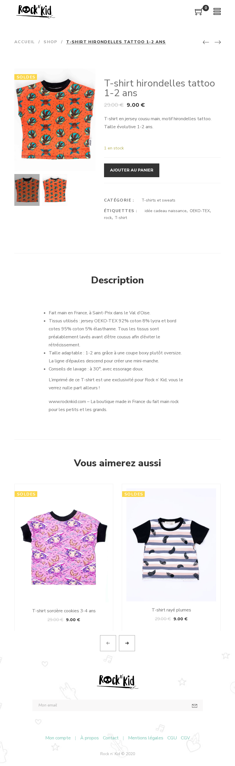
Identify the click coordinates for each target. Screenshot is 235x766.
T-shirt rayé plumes (171, 610)
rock (108, 217)
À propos (89, 738)
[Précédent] (206, 42)
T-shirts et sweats (158, 200)
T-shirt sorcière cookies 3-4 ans (64, 611)
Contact (111, 738)
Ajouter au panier (131, 170)
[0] (199, 14)
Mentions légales (145, 738)
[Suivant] (218, 42)
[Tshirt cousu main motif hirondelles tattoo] (90, 166)
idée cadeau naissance (166, 211)
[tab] (117, 281)
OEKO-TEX (200, 211)
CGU (172, 738)
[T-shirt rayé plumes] (171, 544)
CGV (185, 738)
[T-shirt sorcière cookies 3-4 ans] (64, 545)
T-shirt (121, 217)
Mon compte (58, 738)
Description (117, 280)
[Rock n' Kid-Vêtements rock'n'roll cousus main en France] (35, 11)
